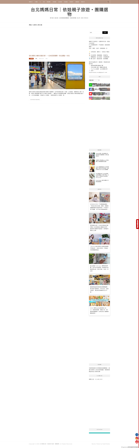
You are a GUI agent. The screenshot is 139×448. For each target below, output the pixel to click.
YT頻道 (36, 1)
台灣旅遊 (54, 1)
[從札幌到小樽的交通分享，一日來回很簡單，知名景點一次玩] (57, 75)
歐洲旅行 (71, 1)
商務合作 (31, 1)
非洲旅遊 (66, 1)
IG (40, 1)
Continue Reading (35, 99)
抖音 (44, 1)
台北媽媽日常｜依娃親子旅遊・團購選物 (69, 12)
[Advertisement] (57, 43)
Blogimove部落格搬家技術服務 (129, 447)
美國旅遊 (77, 1)
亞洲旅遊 (60, 1)
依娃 (36, 58)
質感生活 (83, 1)
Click (137, 224)
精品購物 (48, 1)
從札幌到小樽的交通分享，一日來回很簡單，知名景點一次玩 (49, 56)
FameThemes (106, 443)
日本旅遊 (31, 58)
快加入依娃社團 (95, 371)
